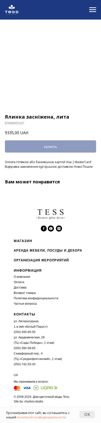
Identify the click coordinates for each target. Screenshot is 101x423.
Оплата (19, 282)
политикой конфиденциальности (41, 417)
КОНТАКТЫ (24, 314)
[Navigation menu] (92, 9)
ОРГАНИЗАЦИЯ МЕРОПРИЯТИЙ (41, 260)
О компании (22, 276)
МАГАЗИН (23, 241)
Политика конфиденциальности (36, 298)
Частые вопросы (25, 303)
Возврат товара (25, 293)
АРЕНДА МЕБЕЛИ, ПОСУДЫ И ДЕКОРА (48, 250)
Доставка (20, 287)
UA (16, 375)
